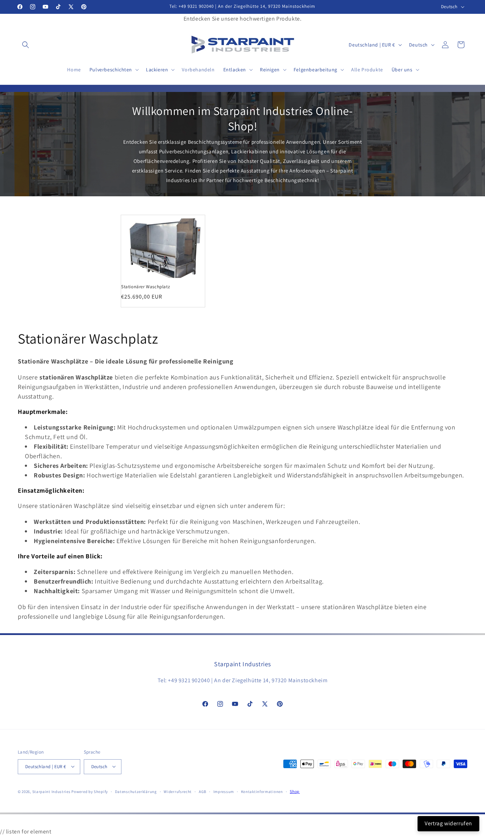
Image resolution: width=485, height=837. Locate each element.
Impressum (223, 791)
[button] (25, 45)
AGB (202, 791)
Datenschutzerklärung (136, 791)
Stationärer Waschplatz (145, 287)
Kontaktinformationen (262, 791)
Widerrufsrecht (178, 791)
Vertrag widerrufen (448, 823)
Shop (295, 791)
